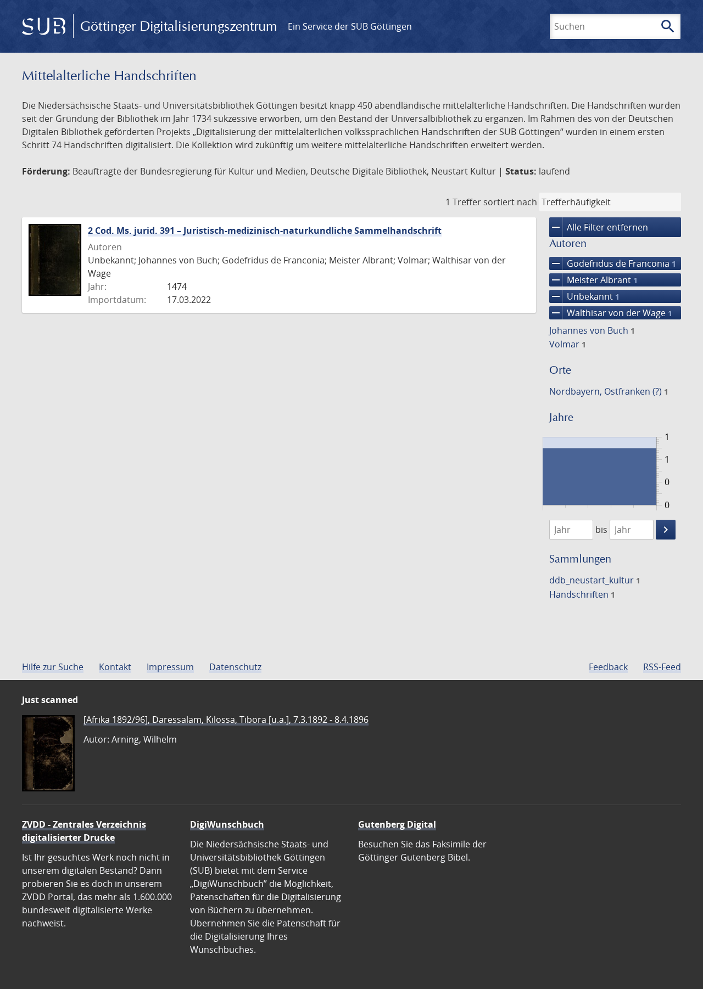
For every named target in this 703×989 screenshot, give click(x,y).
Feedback (608, 667)
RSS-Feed (662, 667)
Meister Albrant (593, 279)
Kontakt (115, 667)
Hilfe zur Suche (52, 667)
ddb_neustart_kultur (594, 580)
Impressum (170, 667)
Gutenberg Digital (397, 824)
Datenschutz (235, 667)
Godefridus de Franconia (612, 263)
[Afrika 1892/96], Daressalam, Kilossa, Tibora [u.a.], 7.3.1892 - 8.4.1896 (226, 719)
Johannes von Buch (592, 330)
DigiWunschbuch (227, 824)
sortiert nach (510, 202)
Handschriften (582, 594)
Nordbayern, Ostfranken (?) (608, 391)
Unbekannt (584, 296)
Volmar (567, 344)
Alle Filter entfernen (598, 227)
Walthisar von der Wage (610, 312)
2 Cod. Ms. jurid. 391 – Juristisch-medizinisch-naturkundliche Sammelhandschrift (265, 230)
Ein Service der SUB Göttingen (350, 26)
